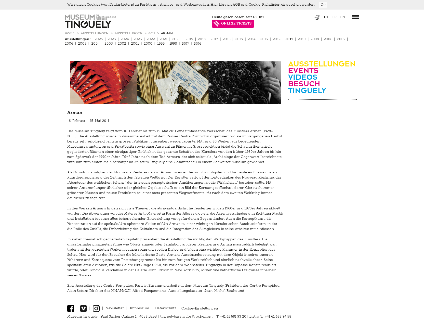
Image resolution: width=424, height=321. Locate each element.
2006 (69, 43)
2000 (148, 43)
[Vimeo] (83, 308)
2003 (109, 43)
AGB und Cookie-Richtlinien (256, 4)
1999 (161, 43)
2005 (82, 43)
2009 (315, 39)
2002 (122, 43)
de (326, 17)
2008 (328, 39)
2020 (176, 39)
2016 (226, 39)
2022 (151, 39)
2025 (112, 39)
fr (334, 17)
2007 (341, 39)
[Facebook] (70, 308)
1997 (185, 43)
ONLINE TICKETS (236, 23)
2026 (99, 39)
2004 (95, 43)
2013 (264, 39)
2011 (152, 33)
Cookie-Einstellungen (199, 308)
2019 (189, 39)
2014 (251, 39)
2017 (214, 39)
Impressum (139, 308)
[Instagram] (96, 308)
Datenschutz (165, 308)
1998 (173, 43)
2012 (276, 39)
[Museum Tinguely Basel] (90, 27)
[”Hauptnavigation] (355, 16)
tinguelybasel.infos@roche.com (186, 316)
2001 (135, 43)
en (342, 17)
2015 (239, 39)
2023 (138, 39)
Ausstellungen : (78, 39)
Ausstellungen (95, 33)
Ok (323, 5)
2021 (163, 39)
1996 (197, 43)
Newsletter (115, 308)
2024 (125, 39)
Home (70, 33)
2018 (202, 39)
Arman (167, 33)
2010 (302, 39)
